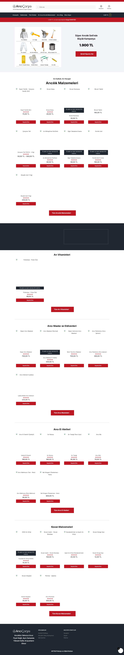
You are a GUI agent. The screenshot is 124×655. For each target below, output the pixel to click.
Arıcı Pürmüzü (50, 596)
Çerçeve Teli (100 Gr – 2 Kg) (26, 152)
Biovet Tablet (98, 110)
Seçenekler (26, 165)
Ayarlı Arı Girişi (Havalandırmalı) (74, 553)
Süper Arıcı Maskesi (26, 352)
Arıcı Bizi (98, 455)
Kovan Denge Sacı (98, 553)
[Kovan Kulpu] (50, 98)
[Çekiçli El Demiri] (26, 443)
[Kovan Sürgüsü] (26, 585)
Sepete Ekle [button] (26, 122)
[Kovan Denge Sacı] (98, 541)
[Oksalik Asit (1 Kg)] (26, 184)
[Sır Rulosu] (50, 443)
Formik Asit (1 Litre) (98, 158)
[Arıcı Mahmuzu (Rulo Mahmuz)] (26, 481)
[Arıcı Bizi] (98, 443)
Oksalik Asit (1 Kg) (26, 196)
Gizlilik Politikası (43, 633)
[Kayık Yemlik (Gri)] (26, 98)
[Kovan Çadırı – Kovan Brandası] (50, 541)
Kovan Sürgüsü (25, 596)
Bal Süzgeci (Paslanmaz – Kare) (50, 493)
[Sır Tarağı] (74, 443)
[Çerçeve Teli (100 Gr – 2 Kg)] (26, 140)
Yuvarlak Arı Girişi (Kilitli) (25, 558)
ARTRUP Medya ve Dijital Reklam (62, 651)
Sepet (65, 635)
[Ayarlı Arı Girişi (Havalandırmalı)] (74, 541)
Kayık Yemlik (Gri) (26, 110)
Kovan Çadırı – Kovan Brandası (50, 553)
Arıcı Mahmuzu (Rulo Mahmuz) (26, 493)
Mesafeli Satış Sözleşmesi (46, 635)
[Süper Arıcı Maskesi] (26, 340)
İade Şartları (41, 638)
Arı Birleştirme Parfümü (50, 158)
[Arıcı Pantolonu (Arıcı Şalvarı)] (98, 340)
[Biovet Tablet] (98, 98)
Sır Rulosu (50, 455)
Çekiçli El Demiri (26, 455)
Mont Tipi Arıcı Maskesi (74, 352)
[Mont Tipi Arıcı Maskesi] (74, 340)
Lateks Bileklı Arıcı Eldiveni (26, 396)
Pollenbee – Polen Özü (30, 292)
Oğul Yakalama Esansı (74, 158)
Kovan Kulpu (50, 110)
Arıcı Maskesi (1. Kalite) (50, 357)
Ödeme (109, 8)
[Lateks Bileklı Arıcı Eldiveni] (26, 384)
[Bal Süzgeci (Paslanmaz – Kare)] (50, 481)
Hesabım (101, 8)
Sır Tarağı (74, 455)
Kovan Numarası (74, 115)
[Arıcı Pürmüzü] (50, 585)
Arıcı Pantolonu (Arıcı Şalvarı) (98, 352)
